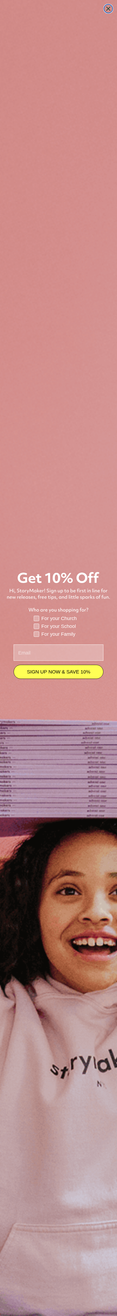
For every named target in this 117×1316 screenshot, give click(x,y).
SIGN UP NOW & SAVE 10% (58, 672)
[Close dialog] (108, 8)
